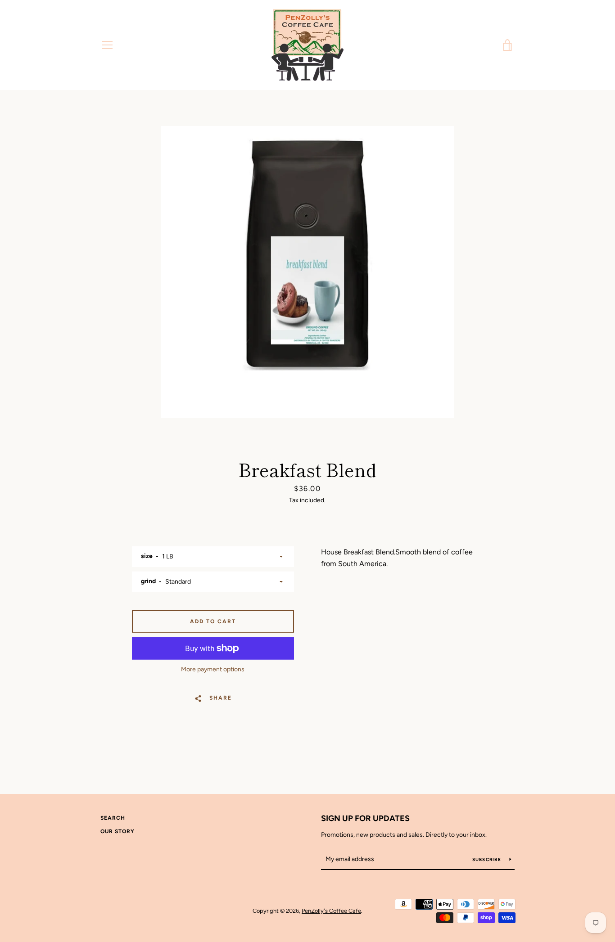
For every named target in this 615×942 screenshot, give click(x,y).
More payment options (212, 669)
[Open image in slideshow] (307, 272)
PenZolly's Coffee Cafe (331, 910)
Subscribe (487, 859)
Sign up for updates (365, 818)
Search (112, 818)
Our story (117, 831)
